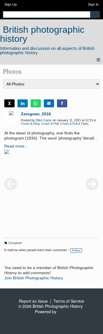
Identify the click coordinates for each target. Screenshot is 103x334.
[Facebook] (62, 103)
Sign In (93, 5)
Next (92, 183)
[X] (9, 103)
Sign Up (10, 5)
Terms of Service (69, 301)
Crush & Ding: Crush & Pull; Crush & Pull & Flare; (55, 123)
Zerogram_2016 (36, 114)
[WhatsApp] (36, 103)
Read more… (16, 146)
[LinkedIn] (22, 103)
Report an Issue (33, 301)
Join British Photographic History (33, 278)
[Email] (49, 103)
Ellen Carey (44, 120)
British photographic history (42, 34)
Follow (76, 250)
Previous (10, 183)
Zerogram (15, 243)
